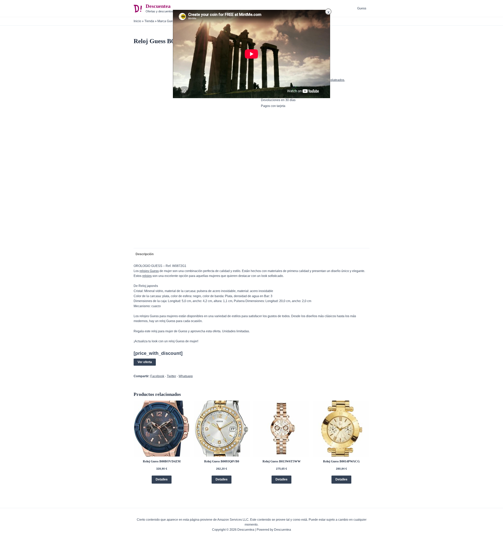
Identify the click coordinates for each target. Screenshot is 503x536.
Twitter (171, 376)
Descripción (145, 254)
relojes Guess (149, 271)
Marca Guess (166, 21)
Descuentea (158, 6)
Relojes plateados (331, 80)
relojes (147, 276)
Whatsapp (186, 376)
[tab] (144, 254)
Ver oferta (145, 362)
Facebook (157, 376)
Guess (361, 8)
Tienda (149, 21)
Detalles (162, 479)
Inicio (137, 21)
